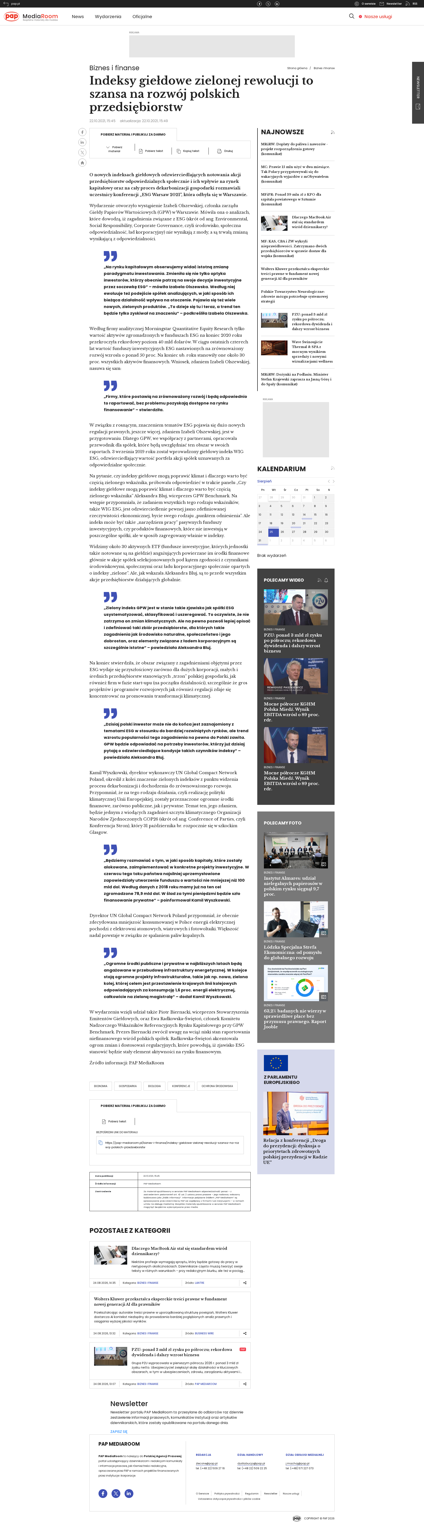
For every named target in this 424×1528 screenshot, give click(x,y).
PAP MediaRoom (206, 1384)
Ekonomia (100, 1086)
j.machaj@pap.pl (297, 1463)
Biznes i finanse (324, 68)
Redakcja (203, 1455)
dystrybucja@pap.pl (251, 1463)
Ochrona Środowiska (217, 1086)
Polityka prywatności (227, 1493)
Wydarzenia (108, 16)
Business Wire (204, 1333)
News (78, 16)
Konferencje (181, 1086)
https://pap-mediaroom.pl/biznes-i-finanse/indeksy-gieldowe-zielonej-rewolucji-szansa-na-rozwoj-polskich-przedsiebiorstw (172, 1145)
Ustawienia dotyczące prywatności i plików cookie (229, 1499)
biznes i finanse (274, 629)
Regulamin (252, 1493)
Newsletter (418, 87)
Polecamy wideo (284, 580)
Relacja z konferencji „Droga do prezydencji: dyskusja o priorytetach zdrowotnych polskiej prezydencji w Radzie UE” (295, 1151)
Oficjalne (142, 16)
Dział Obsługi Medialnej (305, 1455)
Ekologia (154, 1086)
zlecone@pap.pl (207, 1463)
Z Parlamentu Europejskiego (282, 1079)
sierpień (264, 481)
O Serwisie (202, 1493)
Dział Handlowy (250, 1455)
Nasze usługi (378, 16)
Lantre (199, 1283)
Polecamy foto (282, 823)
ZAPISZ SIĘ (118, 1431)
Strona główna (297, 68)
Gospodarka (128, 1086)
